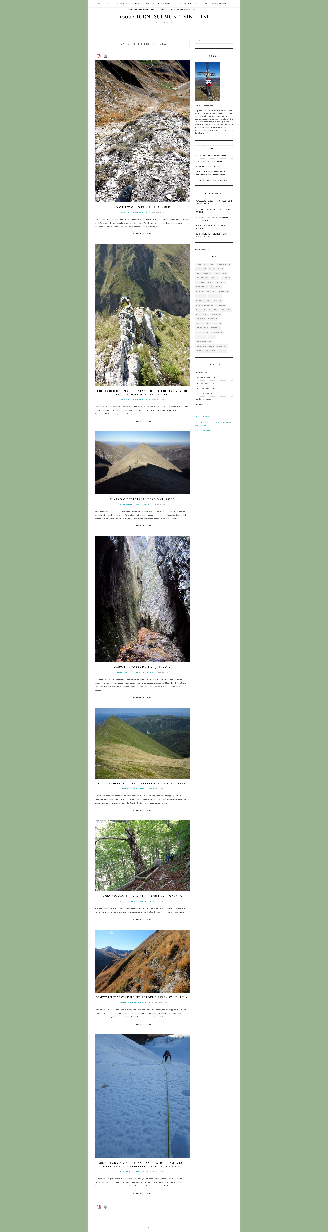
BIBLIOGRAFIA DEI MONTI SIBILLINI (183, 9)
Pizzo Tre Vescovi (202, 332)
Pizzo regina (215, 328)
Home (99, 3)
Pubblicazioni (123, 3)
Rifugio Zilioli (201, 337)
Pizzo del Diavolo (202, 328)
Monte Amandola (201, 287)
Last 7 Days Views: (203, 383)
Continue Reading (142, 234)
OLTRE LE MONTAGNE (202, 431)
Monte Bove (211, 291)
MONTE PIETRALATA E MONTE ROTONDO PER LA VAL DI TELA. (142, 997)
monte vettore (216, 314)
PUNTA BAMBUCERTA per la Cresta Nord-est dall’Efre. (142, 783)
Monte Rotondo (201, 309)
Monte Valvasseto (202, 314)
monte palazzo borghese (204, 305)
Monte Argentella (216, 287)
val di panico (210, 350)
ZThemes (186, 1227)
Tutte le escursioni (183, 3)
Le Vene (210, 282)
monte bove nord (223, 291)
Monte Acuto (220, 282)
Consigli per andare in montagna (141, 9)
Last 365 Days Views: (204, 394)
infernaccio (226, 277)
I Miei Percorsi (201, 3)
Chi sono (109, 3)
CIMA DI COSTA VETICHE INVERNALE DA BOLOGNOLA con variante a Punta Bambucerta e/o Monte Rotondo (142, 1164)
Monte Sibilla (213, 309)
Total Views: (200, 399)
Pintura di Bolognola (203, 323)
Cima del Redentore (223, 264)
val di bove (199, 350)
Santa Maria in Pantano (204, 341)
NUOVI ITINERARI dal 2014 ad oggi (135, 213)
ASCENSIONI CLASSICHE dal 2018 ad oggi (135, 672)
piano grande (212, 319)
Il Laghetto (215, 277)
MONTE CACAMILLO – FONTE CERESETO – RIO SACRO (142, 896)
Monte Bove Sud (201, 296)
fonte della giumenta (203, 273)
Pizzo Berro (217, 323)
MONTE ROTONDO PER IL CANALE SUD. (142, 207)
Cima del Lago (209, 264)
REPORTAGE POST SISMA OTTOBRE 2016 (211, 180)
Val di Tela (222, 350)
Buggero (198, 264)
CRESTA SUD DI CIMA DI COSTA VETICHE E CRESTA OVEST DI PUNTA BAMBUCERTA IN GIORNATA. (142, 392)
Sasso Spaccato (222, 346)
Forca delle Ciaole (220, 273)
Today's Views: (202, 372)
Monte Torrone (226, 309)
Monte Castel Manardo (203, 300)
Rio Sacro (212, 337)
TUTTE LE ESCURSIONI (203, 416)
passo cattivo (200, 319)
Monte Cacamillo (215, 296)
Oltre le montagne (219, 3)
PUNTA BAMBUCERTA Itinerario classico (142, 499)
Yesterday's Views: (203, 378)
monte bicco (200, 291)
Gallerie (137, 3)
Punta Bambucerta (217, 332)
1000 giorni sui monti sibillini (164, 16)
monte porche (220, 305)
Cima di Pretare (201, 268)
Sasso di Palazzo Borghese (205, 346)
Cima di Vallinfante (216, 268)
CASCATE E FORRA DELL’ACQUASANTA (142, 667)
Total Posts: (200, 404)
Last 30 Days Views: (203, 388)
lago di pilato (200, 282)
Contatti (162, 9)
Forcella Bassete (202, 277)
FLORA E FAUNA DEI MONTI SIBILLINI (209, 161)
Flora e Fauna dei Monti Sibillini (157, 3)
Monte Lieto (218, 300)
